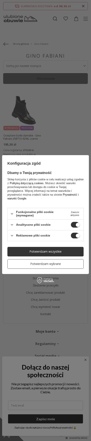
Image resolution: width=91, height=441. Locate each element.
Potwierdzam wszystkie (45, 251)
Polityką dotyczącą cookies (27, 183)
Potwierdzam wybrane (45, 264)
